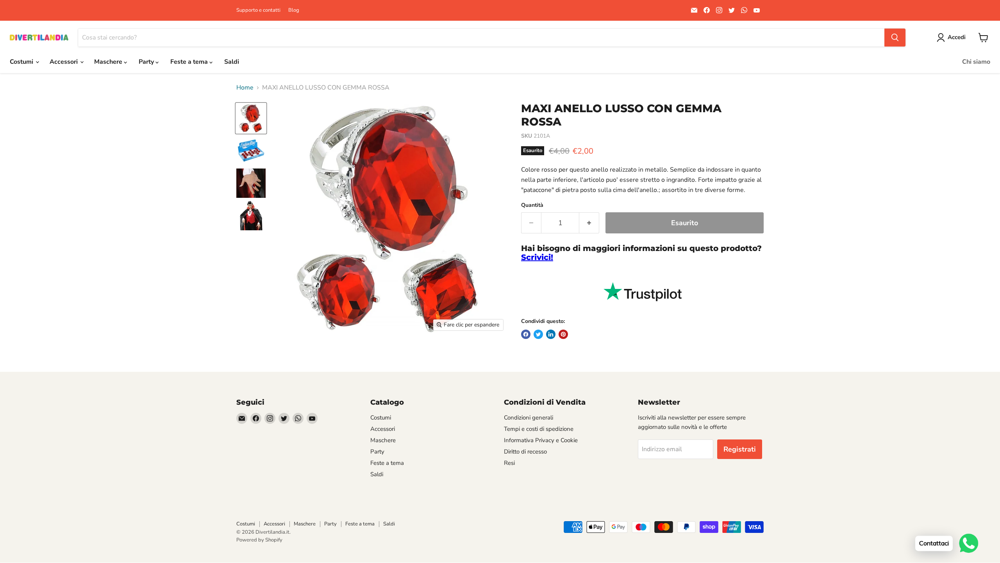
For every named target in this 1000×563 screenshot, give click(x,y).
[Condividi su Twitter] (538, 334)
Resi (509, 463)
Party (147, 61)
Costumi (22, 61)
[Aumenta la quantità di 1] (589, 223)
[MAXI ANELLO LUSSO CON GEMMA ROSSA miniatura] (251, 118)
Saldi (231, 61)
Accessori (64, 61)
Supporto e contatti (258, 10)
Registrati (739, 449)
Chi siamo (976, 61)
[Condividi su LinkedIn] (550, 334)
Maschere (109, 61)
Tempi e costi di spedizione (538, 429)
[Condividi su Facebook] (525, 334)
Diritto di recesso (525, 451)
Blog (293, 10)
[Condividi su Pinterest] (563, 334)
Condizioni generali (528, 417)
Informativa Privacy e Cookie (541, 440)
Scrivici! (537, 257)
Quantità (532, 205)
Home (245, 87)
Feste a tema (189, 61)
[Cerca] (894, 38)
